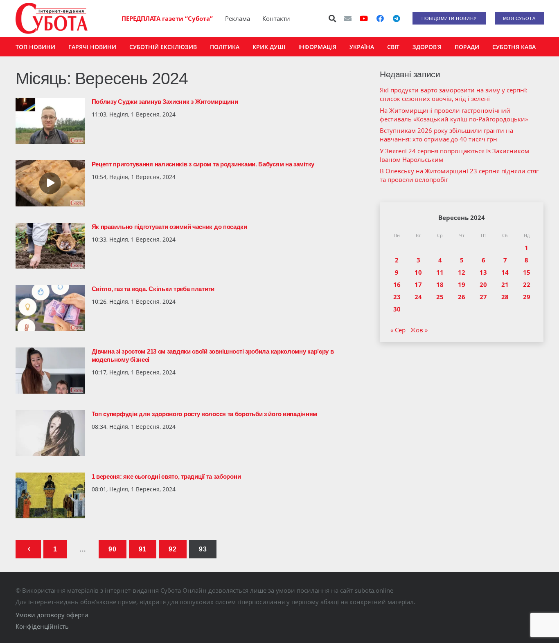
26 (461, 297)
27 (483, 297)
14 (505, 272)
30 (397, 309)
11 (440, 272)
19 (461, 284)
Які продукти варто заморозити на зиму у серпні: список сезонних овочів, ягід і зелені (453, 94)
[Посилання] (52, 18)
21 (505, 284)
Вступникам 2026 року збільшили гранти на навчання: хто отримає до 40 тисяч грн (446, 134)
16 (397, 284)
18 (440, 284)
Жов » (419, 330)
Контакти (276, 18)
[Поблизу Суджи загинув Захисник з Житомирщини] (50, 121)
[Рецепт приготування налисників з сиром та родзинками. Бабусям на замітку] (50, 183)
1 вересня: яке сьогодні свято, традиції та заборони (166, 476)
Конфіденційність (42, 626)
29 (526, 297)
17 (418, 284)
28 (505, 297)
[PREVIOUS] (28, 549)
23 (397, 297)
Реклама (237, 18)
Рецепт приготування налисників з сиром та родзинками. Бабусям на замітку (203, 164)
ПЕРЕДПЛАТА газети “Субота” (167, 18)
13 (483, 272)
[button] (332, 18)
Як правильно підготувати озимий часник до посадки (169, 226)
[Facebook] (380, 18)
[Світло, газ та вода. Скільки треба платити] (50, 308)
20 (483, 284)
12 (461, 272)
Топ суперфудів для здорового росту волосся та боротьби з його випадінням (204, 413)
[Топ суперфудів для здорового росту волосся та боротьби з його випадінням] (50, 433)
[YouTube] (363, 18)
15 (526, 272)
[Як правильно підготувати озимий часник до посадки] (50, 246)
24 (418, 297)
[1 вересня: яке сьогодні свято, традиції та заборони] (50, 496)
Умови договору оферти (52, 615)
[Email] (347, 18)
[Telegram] (396, 18)
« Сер (398, 330)
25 (440, 297)
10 (418, 272)
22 (526, 284)
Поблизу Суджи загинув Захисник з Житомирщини (165, 101)
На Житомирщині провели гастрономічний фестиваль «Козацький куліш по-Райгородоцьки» (454, 114)
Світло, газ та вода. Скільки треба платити (153, 288)
